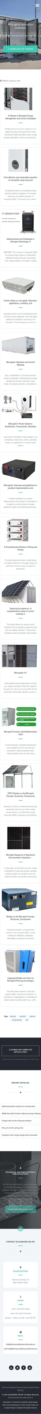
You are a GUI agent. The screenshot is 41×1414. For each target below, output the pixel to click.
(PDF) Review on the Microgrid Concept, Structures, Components (20, 794)
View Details (20, 101)
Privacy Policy (22, 1387)
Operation (23, 1016)
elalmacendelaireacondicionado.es (20, 1397)
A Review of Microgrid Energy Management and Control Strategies (20, 117)
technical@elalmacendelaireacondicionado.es (20, 1349)
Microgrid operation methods (24, 35)
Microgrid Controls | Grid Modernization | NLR (20, 733)
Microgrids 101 (20, 672)
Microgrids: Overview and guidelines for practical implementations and (20, 486)
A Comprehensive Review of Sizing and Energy (20, 548)
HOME (7, 35)
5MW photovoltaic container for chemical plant (18, 1106)
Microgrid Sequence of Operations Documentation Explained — (20, 856)
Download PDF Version (21, 49)
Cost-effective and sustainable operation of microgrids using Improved (20, 178)
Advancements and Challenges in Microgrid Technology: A (21, 240)
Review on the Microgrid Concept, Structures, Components (20, 918)
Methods (32, 1016)
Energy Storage (17, 1020)
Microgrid (13, 1016)
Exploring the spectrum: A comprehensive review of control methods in (20, 611)
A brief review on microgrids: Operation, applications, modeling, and (20, 302)
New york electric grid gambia (12, 1128)
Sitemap (20, 1390)
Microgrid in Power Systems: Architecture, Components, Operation (20, 425)
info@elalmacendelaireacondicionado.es (20, 1344)
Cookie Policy (33, 1387)
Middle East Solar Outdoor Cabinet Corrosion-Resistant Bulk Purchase (21, 1113)
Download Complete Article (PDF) (21, 1051)
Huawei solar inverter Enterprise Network (16, 1120)
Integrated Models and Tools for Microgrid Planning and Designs (20, 979)
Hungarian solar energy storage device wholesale (19, 1135)
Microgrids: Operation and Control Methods (20, 363)
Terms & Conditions (9, 1387)
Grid (27, 1020)
